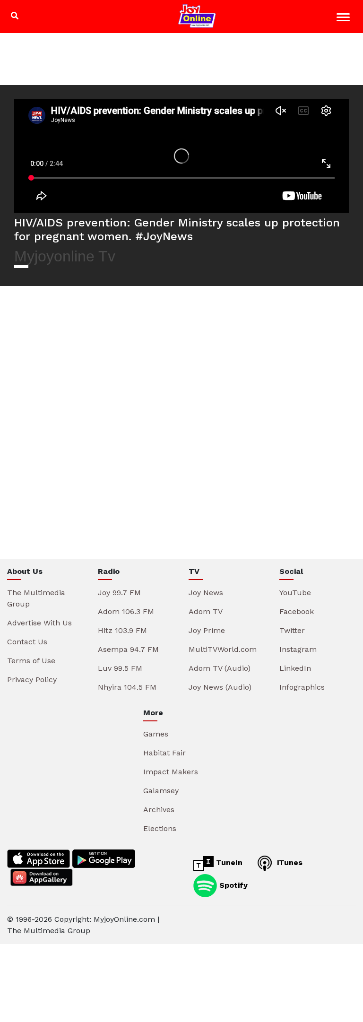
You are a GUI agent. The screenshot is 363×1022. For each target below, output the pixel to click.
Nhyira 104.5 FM (127, 687)
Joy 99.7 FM (119, 592)
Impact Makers (170, 771)
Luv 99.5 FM (120, 668)
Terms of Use (31, 660)
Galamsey (161, 790)
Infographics (302, 687)
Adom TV (206, 611)
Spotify (232, 885)
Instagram (298, 649)
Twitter (292, 630)
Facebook (296, 611)
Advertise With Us (39, 622)
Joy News (206, 592)
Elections (159, 828)
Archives (158, 809)
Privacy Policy (32, 679)
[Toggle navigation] (344, 18)
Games (155, 733)
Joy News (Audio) (220, 687)
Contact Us (27, 641)
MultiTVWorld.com (223, 649)
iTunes (288, 862)
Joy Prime (207, 630)
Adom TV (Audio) (220, 668)
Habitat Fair (164, 752)
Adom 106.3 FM (126, 611)
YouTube (295, 592)
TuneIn (228, 862)
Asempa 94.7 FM (128, 649)
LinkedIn (295, 668)
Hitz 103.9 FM (122, 630)
